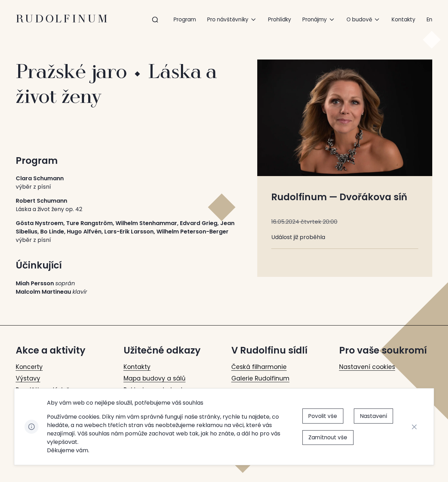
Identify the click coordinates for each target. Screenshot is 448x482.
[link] (429, 19)
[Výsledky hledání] (155, 19)
